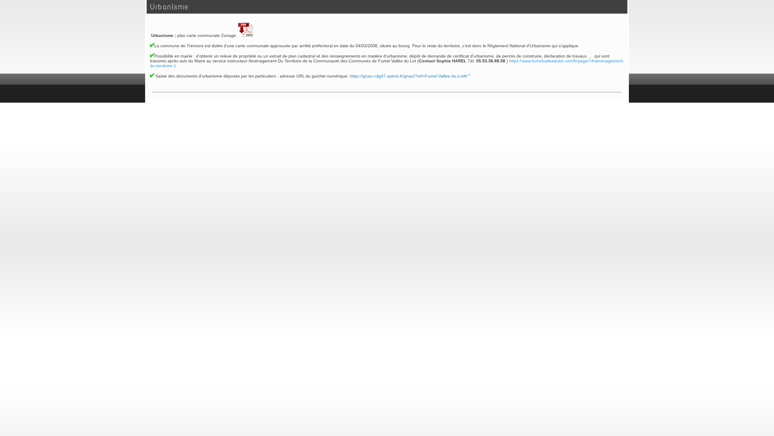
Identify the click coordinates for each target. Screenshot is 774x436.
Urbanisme (169, 7)
